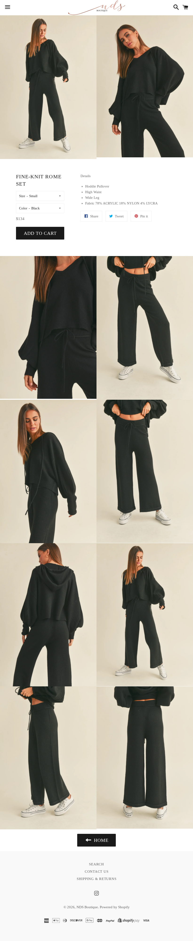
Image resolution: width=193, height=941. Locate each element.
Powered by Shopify (115, 907)
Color (23, 208)
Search (96, 864)
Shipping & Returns (97, 879)
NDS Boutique (87, 907)
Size (22, 196)
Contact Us (97, 871)
